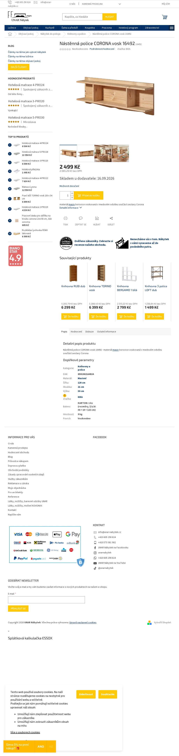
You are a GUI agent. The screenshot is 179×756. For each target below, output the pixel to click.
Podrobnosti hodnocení (102, 49)
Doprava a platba (17, 466)
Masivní (82, 378)
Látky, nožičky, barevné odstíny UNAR (27, 501)
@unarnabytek (105, 568)
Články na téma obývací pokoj (24, 61)
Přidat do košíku (91, 195)
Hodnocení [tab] (76, 331)
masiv (72, 204)
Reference (13, 497)
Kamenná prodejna (92, 4)
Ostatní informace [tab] (106, 331)
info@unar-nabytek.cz (109, 532)
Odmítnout (86, 694)
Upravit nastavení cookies (82, 622)
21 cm (81, 387)
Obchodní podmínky (18, 470)
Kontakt (12, 510)
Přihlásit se (18, 608)
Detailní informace (69, 208)
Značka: (123, 49)
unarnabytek (104, 552)
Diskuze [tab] (89, 331)
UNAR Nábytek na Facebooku (113, 547)
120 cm (81, 383)
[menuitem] (12, 28)
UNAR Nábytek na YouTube (112, 563)
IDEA (80, 397)
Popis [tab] (64, 331)
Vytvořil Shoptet (162, 622)
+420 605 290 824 (107, 537)
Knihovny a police (84, 368)
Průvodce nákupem (18, 461)
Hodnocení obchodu (18, 452)
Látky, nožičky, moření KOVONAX (25, 506)
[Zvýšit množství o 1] (72, 193)
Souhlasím (107, 694)
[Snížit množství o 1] (72, 197)
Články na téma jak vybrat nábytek (27, 52)
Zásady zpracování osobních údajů (26, 474)
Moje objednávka (17, 488)
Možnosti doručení (69, 186)
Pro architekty (15, 492)
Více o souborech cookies (25, 732)
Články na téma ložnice (20, 56)
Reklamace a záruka (18, 483)
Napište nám (14, 514)
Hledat (109, 16)
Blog (10, 457)
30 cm (81, 391)
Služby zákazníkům (18, 479)
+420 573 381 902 (107, 542)
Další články (19, 66)
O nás (72, 4)
